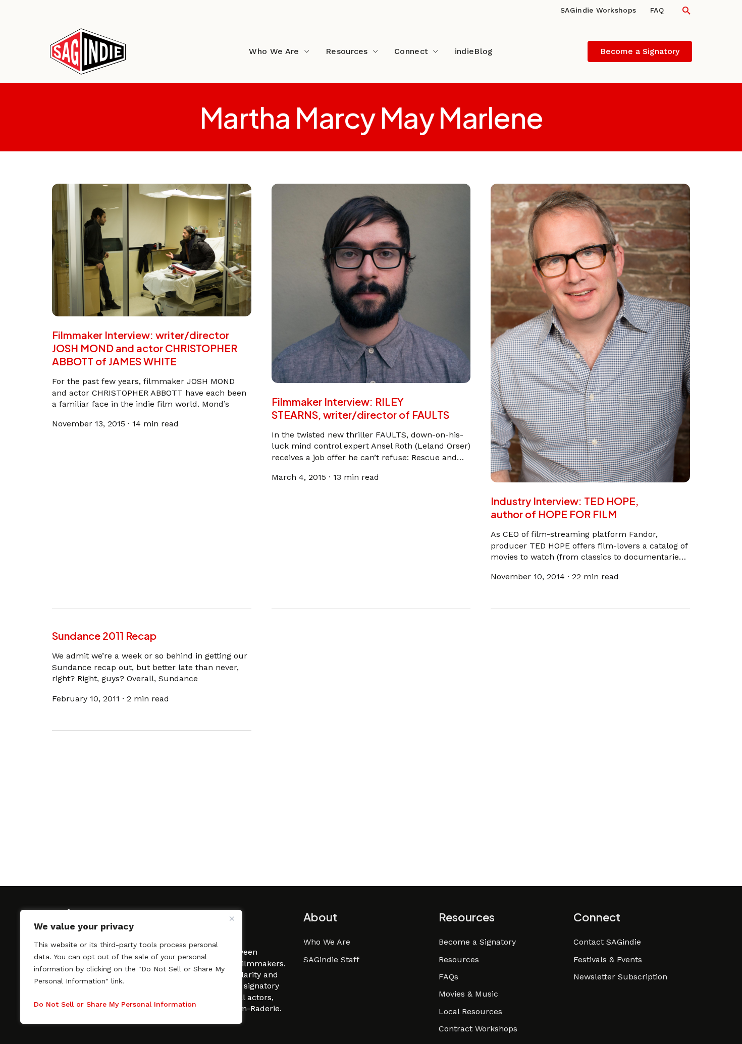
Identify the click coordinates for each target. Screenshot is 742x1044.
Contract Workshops (478, 1028)
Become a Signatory (477, 942)
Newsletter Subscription (620, 976)
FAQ (657, 10)
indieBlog (474, 51)
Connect (411, 51)
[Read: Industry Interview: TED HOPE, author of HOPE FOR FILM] (590, 332)
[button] (686, 10)
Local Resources (470, 1011)
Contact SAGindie (607, 942)
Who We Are (274, 51)
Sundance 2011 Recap (104, 635)
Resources (347, 51)
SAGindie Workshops (598, 10)
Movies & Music (468, 994)
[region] (131, 967)
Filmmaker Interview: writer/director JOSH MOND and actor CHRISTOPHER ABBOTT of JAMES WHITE (144, 347)
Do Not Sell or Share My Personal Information (115, 1004)
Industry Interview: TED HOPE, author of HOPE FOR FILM (565, 507)
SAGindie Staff (331, 959)
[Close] (232, 918)
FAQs (448, 976)
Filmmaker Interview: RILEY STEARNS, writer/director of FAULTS (360, 408)
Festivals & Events (607, 959)
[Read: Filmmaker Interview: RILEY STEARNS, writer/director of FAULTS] (371, 283)
